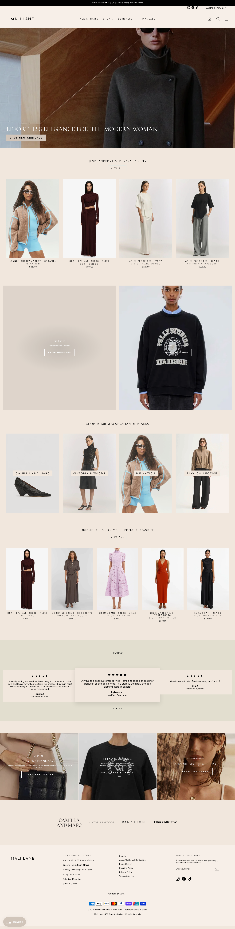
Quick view (33, 255)
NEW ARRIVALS (89, 19)
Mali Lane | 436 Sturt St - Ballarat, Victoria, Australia (117, 914)
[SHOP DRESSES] (59, 348)
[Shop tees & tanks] (117, 766)
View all (117, 168)
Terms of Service (126, 876)
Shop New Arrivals (26, 137)
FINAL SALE (148, 19)
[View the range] (196, 766)
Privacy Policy (125, 872)
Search (122, 856)
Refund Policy (125, 864)
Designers (125, 19)
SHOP (107, 19)
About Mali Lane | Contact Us (132, 860)
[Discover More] (175, 348)
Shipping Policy (126, 868)
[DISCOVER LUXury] (39, 766)
